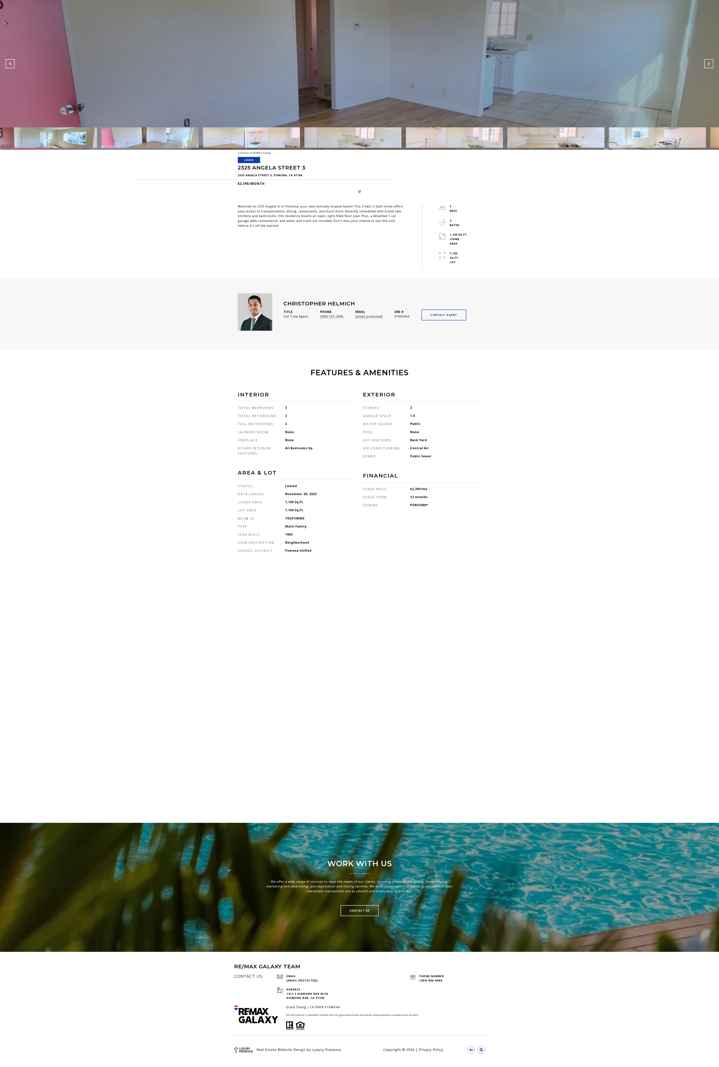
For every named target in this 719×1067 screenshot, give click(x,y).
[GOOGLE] (481, 1050)
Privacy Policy (431, 1049)
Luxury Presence (326, 1049)
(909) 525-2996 (331, 316)
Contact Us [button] (360, 910)
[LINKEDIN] (471, 1050)
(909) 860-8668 (430, 980)
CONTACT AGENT (443, 315)
